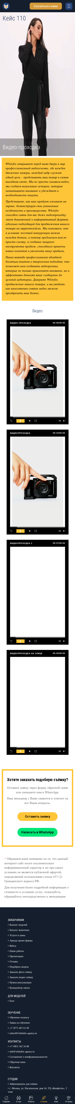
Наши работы (17, 951)
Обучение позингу (19, 1017)
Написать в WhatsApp (37, 832)
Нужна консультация (20, 982)
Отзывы (14, 961)
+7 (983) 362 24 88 (19, 1046)
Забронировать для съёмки (24, 1083)
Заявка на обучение (20, 1022)
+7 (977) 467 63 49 (19, 1028)
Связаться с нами (46, 6)
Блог (12, 1000)
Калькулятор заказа (20, 987)
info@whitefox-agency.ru (22, 1051)
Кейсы (13, 945)
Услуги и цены (17, 935)
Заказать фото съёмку (21, 972)
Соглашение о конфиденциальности (28, 1056)
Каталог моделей (18, 924)
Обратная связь (17, 1062)
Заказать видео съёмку (21, 977)
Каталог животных (19, 930)
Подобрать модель (19, 966)
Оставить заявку (37, 816)
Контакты (15, 1067)
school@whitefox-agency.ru (23, 1033)
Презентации (16, 956)
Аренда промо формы (21, 940)
